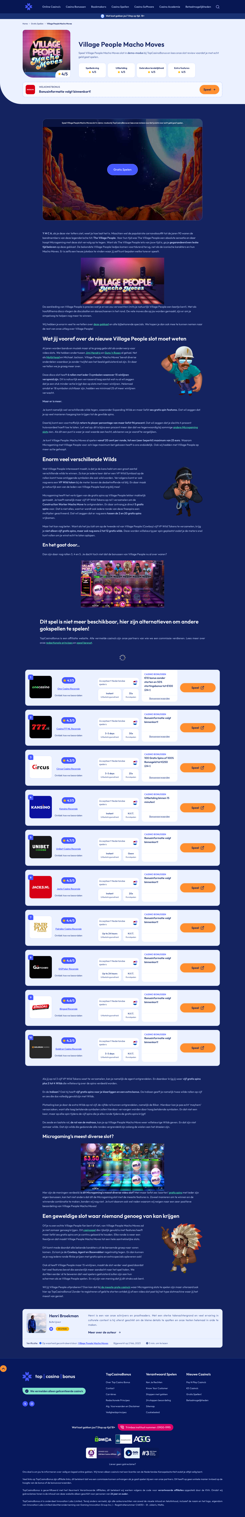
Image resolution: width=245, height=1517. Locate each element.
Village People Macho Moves (93, 1343)
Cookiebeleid (153, 1412)
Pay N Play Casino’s (196, 1382)
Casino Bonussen (76, 6)
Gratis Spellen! (194, 1394)
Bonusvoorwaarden (159, 698)
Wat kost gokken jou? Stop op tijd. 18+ (125, 15)
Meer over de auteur (102, 1332)
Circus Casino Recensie (68, 768)
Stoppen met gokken (157, 1394)
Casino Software (144, 6)
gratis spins (175, 1192)
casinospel (89, 1230)
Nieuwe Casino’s (198, 1374)
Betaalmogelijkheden (198, 6)
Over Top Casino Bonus (118, 1382)
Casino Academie (169, 6)
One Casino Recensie (69, 688)
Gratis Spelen (123, 169)
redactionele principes (59, 642)
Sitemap (150, 1406)
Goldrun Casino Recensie (69, 1048)
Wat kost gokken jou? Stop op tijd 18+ (93, 1427)
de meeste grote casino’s (115, 1287)
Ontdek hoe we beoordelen (68, 695)
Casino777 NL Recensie (68, 728)
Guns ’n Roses (113, 352)
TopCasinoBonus (118, 1374)
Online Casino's (51, 6)
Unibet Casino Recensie (68, 848)
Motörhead (53, 357)
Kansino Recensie (68, 808)
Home (25, 23)
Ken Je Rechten (154, 1382)
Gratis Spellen (37, 23)
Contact (110, 1388)
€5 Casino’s (192, 1388)
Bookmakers (98, 6)
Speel (207, 89)
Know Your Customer (157, 1388)
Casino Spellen (120, 6)
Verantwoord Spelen (161, 1374)
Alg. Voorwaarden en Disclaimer (123, 1406)
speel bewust (84, 642)
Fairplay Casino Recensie (69, 928)
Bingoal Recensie (69, 1008)
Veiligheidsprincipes (116, 1412)
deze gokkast (101, 324)
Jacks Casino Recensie (68, 888)
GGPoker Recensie (68, 968)
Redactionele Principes (118, 1400)
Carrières (111, 1394)
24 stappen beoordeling (158, 1400)
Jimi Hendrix (93, 352)
